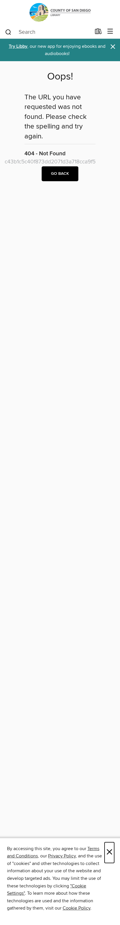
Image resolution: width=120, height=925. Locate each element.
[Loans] (98, 33)
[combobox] (47, 32)
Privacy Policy (62, 856)
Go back (60, 173)
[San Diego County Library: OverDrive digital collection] (60, 12)
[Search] (8, 31)
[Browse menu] (110, 32)
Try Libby (18, 46)
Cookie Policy (76, 908)
